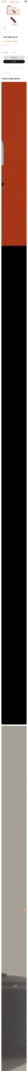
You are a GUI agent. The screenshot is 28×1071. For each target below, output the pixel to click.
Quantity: (5, 52)
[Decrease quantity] (10, 52)
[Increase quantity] (15, 52)
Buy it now (14, 61)
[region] (14, 16)
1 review (15, 41)
